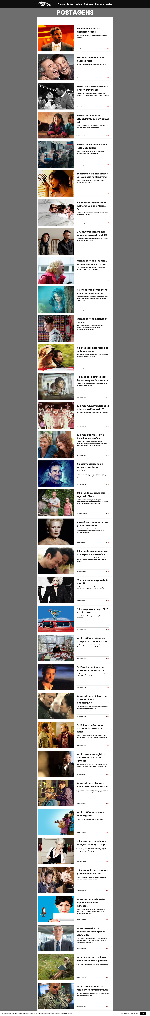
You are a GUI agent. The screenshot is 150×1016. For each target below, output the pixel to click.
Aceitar (143, 1013)
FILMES (49, 20)
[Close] (148, 1013)
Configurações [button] (125, 1013)
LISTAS (65, 20)
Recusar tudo (134, 1013)
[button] (109, 20)
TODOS (41, 20)
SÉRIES (57, 20)
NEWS (73, 20)
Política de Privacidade (66, 1013)
